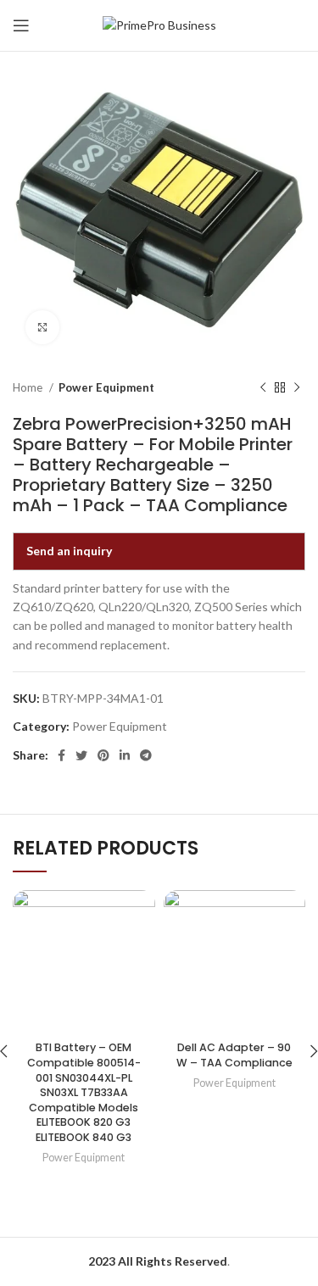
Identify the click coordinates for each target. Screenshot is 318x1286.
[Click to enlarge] (42, 327)
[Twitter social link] (81, 755)
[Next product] (296, 388)
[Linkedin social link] (124, 755)
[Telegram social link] (146, 755)
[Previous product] (262, 388)
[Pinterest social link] (103, 755)
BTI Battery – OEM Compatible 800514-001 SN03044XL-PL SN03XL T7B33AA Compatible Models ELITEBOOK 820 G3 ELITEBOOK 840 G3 (84, 1092)
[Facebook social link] (61, 755)
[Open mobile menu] (21, 25)
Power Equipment (106, 387)
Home (29, 387)
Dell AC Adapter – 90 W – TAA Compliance (234, 1055)
